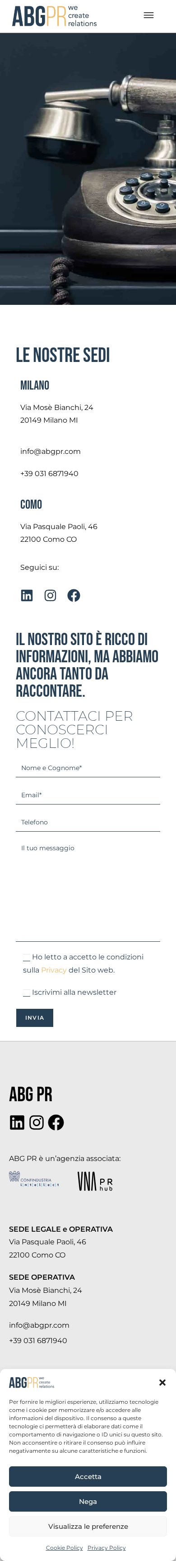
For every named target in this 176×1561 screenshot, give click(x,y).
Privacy (54, 970)
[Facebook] (56, 1122)
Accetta (88, 1476)
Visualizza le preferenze (88, 1526)
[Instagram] (36, 1122)
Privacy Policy (107, 1547)
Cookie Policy (64, 1547)
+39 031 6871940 (49, 473)
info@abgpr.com (50, 451)
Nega (88, 1501)
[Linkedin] (17, 1122)
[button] (162, 1382)
